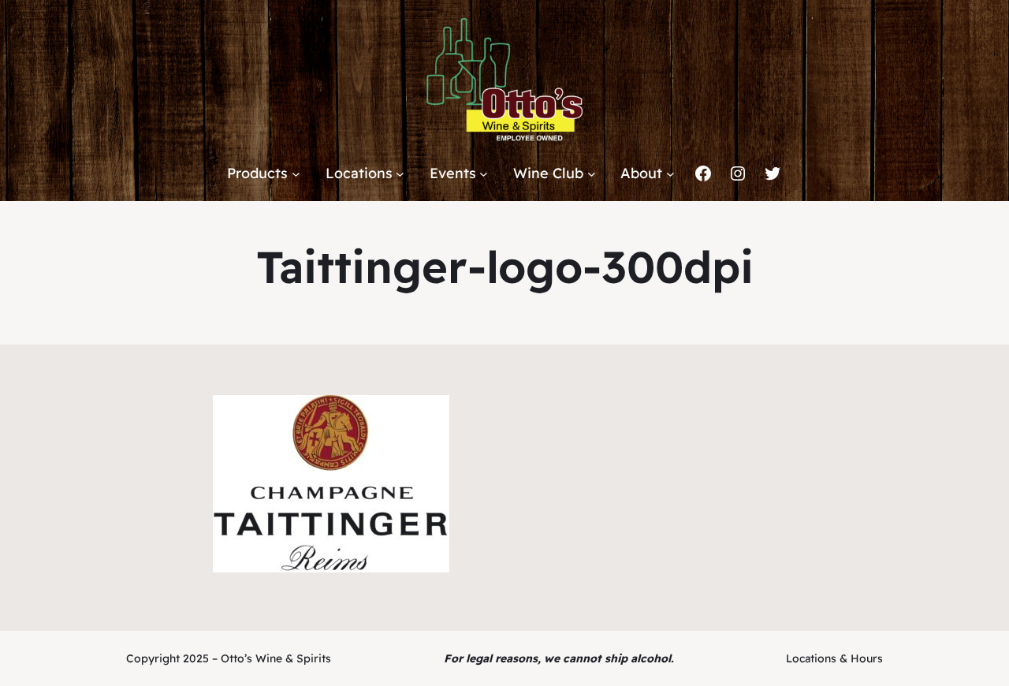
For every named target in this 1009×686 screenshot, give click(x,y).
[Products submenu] (296, 174)
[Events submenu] (483, 174)
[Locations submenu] (400, 174)
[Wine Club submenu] (591, 174)
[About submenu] (670, 174)
